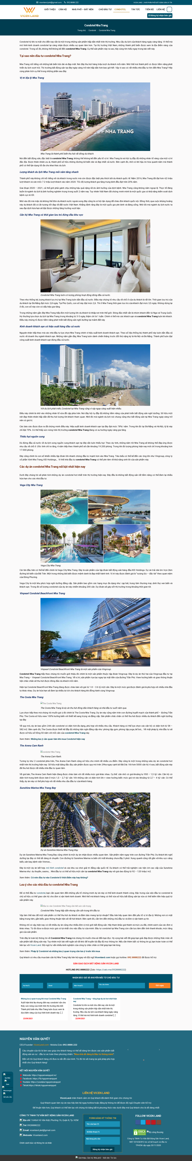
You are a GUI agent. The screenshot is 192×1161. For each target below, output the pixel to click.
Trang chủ (81, 30)
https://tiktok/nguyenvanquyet (42, 1085)
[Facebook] (20, 2)
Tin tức (135, 9)
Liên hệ (161, 9)
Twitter (143, 1122)
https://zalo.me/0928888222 (110, 969)
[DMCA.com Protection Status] (139, 1132)
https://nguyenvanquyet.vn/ (44, 1075)
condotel (41, 893)
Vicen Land (35, 945)
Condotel (120, 9)
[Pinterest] (27, 2)
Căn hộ (63, 9)
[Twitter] (23, 2)
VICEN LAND (137, 3)
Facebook (137, 1122)
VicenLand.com (41, 1044)
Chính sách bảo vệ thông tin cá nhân (36, 1143)
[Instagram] (33, 2)
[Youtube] (30, 2)
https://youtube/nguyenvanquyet (46, 1082)
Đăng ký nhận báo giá (161, 15)
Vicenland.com (40, 1135)
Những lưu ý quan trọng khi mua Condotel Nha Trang (43, 999)
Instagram (158, 1122)
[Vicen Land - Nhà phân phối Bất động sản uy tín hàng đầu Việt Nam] (29, 12)
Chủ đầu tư (105, 9)
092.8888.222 (72, 2)
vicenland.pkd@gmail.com (50, 2)
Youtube (153, 1122)
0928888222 (33, 1125)
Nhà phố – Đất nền (82, 9)
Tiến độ (149, 9)
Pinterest (148, 1122)
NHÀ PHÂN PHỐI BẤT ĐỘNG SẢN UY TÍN (158, 3)
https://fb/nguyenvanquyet (45, 1078)
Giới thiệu (50, 9)
